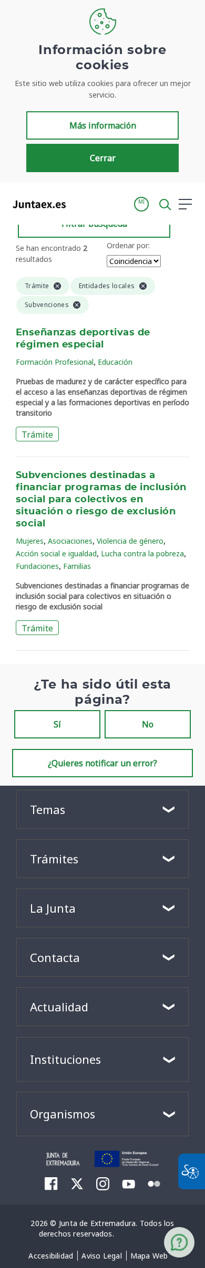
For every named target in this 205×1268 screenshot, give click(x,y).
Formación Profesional (55, 362)
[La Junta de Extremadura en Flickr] (154, 1183)
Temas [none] (47, 809)
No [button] (147, 724)
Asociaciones (70, 541)
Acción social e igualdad (56, 553)
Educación (115, 362)
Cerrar (103, 158)
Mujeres (30, 541)
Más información (102, 125)
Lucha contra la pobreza (142, 553)
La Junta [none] (53, 908)
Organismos (62, 1114)
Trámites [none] (54, 859)
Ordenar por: (128, 245)
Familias (77, 566)
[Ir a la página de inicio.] (36, 204)
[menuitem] (50, 1256)
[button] (141, 204)
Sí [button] (57, 724)
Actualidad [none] (59, 1007)
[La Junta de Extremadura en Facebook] (51, 1183)
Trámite (37, 434)
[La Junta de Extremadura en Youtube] (128, 1183)
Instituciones (65, 1059)
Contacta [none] (55, 957)
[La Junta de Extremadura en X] (77, 1183)
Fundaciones (37, 566)
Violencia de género (130, 541)
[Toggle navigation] (80, 203)
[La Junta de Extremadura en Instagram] (103, 1183)
